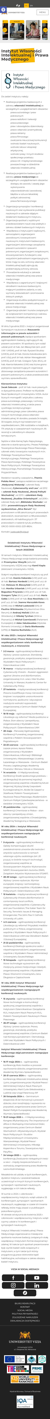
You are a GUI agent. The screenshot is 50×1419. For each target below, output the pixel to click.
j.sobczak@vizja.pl (20, 532)
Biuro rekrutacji (25, 1303)
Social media (25, 1310)
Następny (45, 30)
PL (26, 5)
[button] (3, 9)
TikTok (25, 1293)
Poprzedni (5, 30)
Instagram (13, 1285)
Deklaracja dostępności (25, 1321)
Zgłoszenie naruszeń (25, 1317)
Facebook (13, 1277)
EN (31, 5)
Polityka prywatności (25, 1314)
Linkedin (37, 1285)
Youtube (37, 1277)
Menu (42, 12)
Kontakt (25, 1307)
